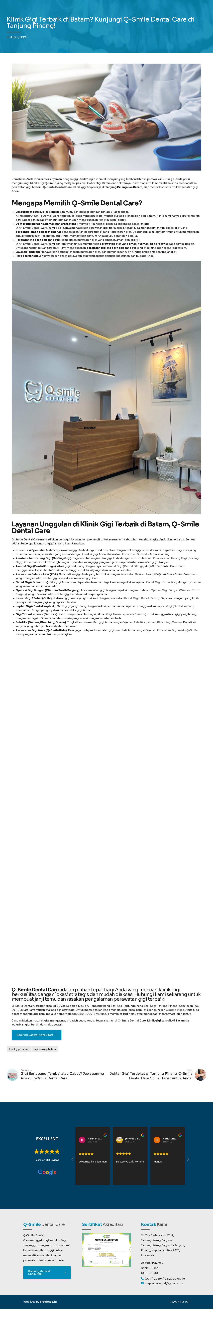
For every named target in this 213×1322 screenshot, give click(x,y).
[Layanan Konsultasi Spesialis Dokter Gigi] (102, 818)
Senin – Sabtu (150, 1268)
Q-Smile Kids (155, 923)
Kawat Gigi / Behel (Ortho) (141, 598)
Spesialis (82, 866)
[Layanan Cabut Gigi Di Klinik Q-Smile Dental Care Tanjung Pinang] (53, 715)
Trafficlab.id (48, 1301)
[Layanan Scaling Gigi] (102, 715)
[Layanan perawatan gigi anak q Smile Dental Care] (151, 903)
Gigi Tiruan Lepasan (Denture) (126, 614)
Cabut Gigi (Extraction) (161, 582)
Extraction (33, 763)
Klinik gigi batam (18, 1049)
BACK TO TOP (180, 1302)
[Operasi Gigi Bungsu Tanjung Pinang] (131, 798)
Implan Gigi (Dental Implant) (176, 606)
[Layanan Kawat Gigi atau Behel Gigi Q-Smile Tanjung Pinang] (53, 818)
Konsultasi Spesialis (135, 554)
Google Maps (175, 1010)
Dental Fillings (82, 969)
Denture (130, 722)
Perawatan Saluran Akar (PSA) (140, 574)
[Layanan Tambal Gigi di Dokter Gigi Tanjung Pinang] (102, 921)
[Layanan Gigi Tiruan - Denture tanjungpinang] (131, 695)
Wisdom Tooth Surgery (130, 827)
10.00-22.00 (149, 1273)
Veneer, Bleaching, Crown (82, 765)
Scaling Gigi (33, 971)
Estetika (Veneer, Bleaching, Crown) (158, 622)
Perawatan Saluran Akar (180, 868)
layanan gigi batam (45, 1049)
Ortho (33, 866)
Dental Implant (180, 763)
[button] (187, 1160)
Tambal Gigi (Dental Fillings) (125, 566)
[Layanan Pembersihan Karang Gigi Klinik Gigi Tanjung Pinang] (53, 921)
